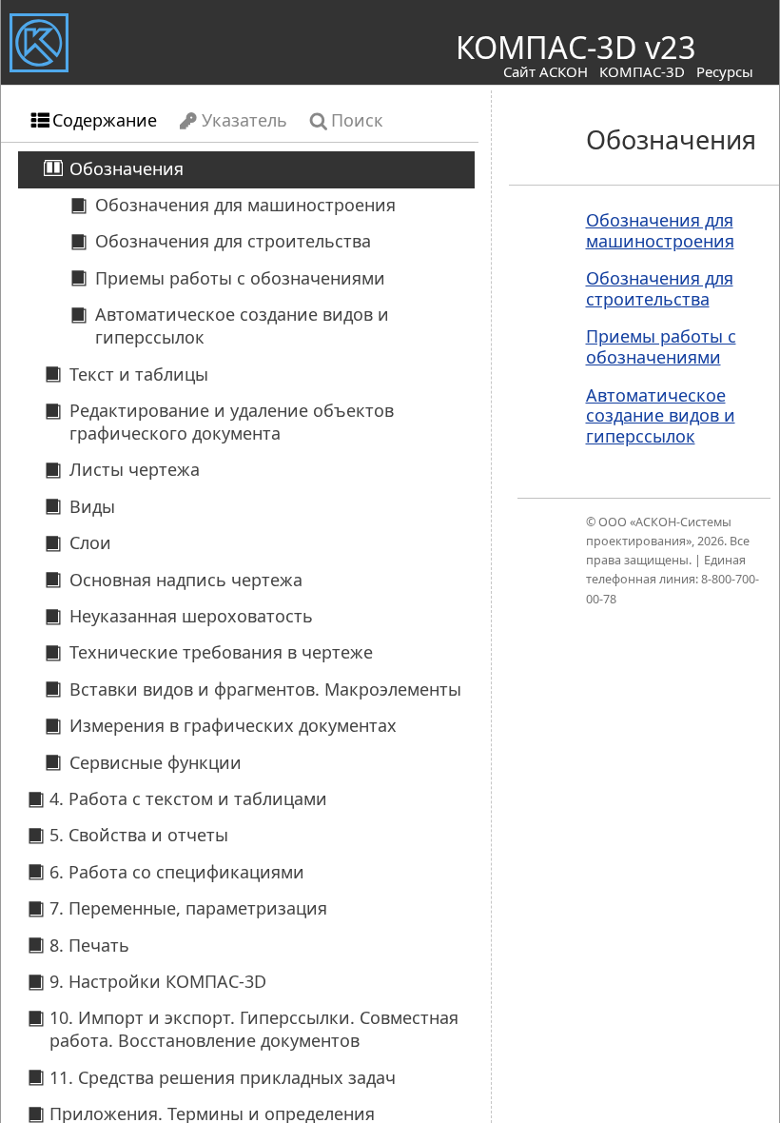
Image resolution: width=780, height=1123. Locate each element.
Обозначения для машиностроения (660, 230)
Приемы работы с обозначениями (661, 346)
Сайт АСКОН (545, 71)
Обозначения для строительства (659, 288)
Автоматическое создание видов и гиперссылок (660, 415)
